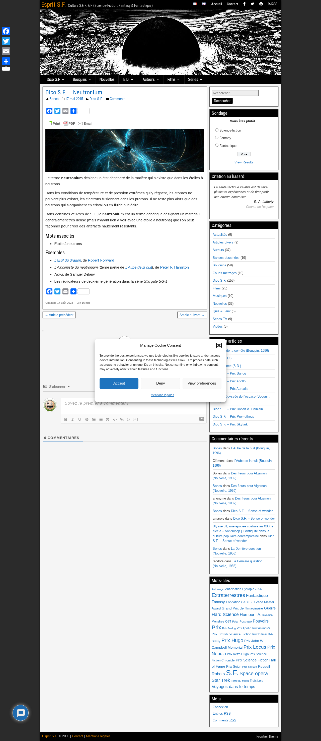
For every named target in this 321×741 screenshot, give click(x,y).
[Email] (6, 51)
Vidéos (218, 326)
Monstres (218, 621)
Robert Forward (101, 260)
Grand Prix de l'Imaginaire (242, 608)
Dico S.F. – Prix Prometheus (233, 416)
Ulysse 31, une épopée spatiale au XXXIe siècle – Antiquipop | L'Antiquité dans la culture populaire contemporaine (243, 531)
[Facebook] (244, 4)
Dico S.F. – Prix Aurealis (230, 389)
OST (228, 621)
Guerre (270, 608)
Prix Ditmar (259, 634)
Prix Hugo (232, 640)
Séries (193, 79)
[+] (135, 419)
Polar (235, 621)
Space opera (253, 673)
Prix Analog (229, 628)
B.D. (126, 79)
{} (128, 419)
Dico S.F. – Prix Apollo (229, 381)
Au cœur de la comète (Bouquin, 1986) (241, 350)
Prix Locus (255, 647)
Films (171, 79)
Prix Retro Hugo (238, 654)
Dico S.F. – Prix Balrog (229, 373)
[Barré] (86, 419)
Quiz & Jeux (222, 311)
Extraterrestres (228, 595)
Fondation (233, 602)
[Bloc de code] (114, 419)
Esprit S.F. (53, 4)
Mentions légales (162, 395)
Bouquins (80, 79)
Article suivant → (192, 315)
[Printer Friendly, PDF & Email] (69, 123)
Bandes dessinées (226, 258)
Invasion (267, 614)
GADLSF (247, 602)
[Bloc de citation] (107, 419)
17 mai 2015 (74, 99)
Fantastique (227, 146)
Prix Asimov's (261, 628)
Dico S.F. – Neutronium (73, 92)
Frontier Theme (267, 736)
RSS (274, 4)
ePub (258, 589)
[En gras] (65, 419)
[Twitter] (252, 4)
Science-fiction (230, 130)
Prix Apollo (244, 628)
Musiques (220, 296)
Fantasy (225, 138)
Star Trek (221, 680)
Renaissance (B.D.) (227, 366)
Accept (119, 383)
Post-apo (245, 621)
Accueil (216, 4)
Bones (54, 99)
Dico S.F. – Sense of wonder (252, 511)
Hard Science (225, 614)
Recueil (264, 666)
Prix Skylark (249, 666)
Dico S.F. (53, 79)
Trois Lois (256, 680)
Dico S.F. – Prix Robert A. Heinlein (238, 409)
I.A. (258, 614)
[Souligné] (79, 419)
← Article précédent (59, 315)
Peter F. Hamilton (174, 267)
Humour (247, 614)
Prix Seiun (233, 666)
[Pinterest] (261, 4)
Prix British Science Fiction (231, 634)
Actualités (220, 234)
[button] (218, 345)
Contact (232, 4)
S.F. (232, 672)
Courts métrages (225, 273)
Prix (216, 628)
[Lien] (121, 419)
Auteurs (149, 79)
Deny (160, 383)
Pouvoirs (261, 621)
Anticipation (233, 589)
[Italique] (72, 419)
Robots (218, 673)
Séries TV (220, 319)
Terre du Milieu (240, 680)
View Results (244, 162)
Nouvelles (107, 79)
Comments (117, 99)
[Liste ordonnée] (93, 419)
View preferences (202, 383)
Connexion (220, 707)
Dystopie (248, 589)
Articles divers (223, 242)
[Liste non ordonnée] (100, 419)
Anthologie (218, 589)
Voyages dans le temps (233, 686)
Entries (222, 713)
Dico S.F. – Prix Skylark (230, 424)
